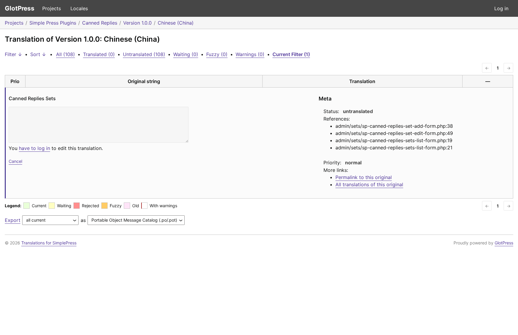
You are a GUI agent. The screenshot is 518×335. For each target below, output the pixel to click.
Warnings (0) (250, 54)
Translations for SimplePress (48, 242)
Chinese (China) (176, 23)
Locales (79, 8)
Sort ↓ (38, 54)
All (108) (65, 54)
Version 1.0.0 (137, 23)
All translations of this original (369, 184)
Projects (51, 8)
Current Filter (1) (291, 54)
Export (12, 220)
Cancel (15, 161)
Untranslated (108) (144, 54)
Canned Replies (99, 23)
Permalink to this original (363, 177)
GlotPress (19, 8)
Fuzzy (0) (217, 54)
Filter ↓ (13, 54)
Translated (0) (99, 54)
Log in (501, 8)
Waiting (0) (185, 54)
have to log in (34, 148)
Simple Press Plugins (52, 23)
